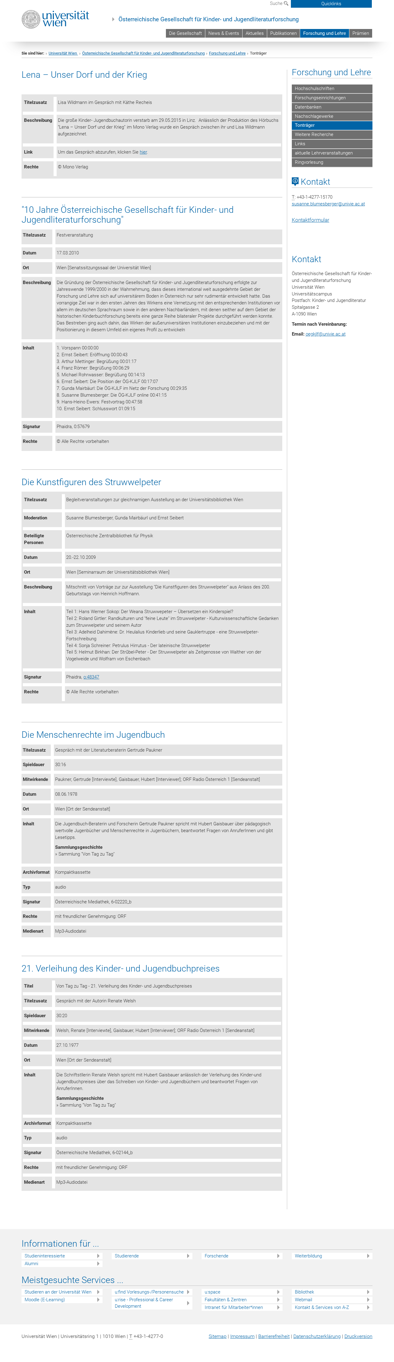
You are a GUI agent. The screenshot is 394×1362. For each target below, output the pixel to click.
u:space (212, 1292)
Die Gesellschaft (185, 33)
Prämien (360, 33)
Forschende (216, 1256)
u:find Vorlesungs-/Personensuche (149, 1292)
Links (300, 144)
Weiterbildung (308, 1256)
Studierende (127, 1256)
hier (143, 152)
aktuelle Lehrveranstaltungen (324, 153)
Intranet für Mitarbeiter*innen (234, 1307)
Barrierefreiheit (274, 1336)
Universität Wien (63, 53)
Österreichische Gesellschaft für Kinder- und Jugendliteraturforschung (209, 19)
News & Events (223, 33)
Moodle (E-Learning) (45, 1299)
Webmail (303, 1299)
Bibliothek (304, 1292)
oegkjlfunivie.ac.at (326, 334)
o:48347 (91, 677)
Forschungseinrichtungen (320, 98)
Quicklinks (331, 3)
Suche (277, 3)
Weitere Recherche (314, 134)
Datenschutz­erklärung (317, 1336)
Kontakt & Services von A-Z (322, 1307)
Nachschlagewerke (314, 116)
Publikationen (283, 33)
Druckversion (358, 1336)
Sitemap (218, 1336)
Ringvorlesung (309, 162)
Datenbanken (308, 107)
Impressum (242, 1336)
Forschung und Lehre (324, 33)
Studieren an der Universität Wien (58, 1292)
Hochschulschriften (314, 88)
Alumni (31, 1263)
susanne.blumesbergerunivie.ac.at (328, 204)
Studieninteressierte (45, 1256)
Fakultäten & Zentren (226, 1299)
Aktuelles (255, 33)
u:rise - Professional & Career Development (144, 1303)
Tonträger (305, 125)
